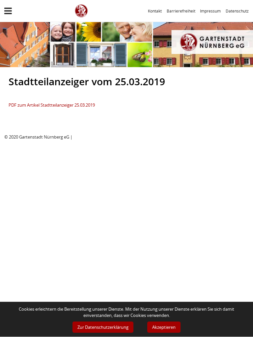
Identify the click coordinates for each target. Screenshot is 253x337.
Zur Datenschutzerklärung (102, 327)
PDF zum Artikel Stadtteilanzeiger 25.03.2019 (52, 105)
